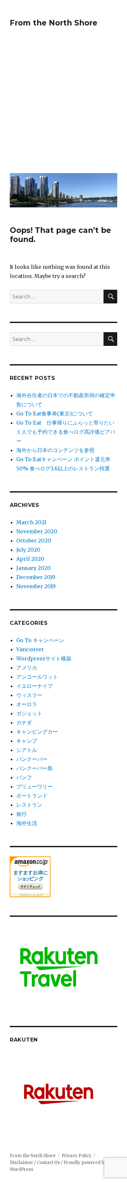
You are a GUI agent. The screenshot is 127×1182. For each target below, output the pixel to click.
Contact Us (49, 1162)
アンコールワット (37, 676)
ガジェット (29, 713)
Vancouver (30, 649)
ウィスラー (29, 695)
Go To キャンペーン (40, 640)
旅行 (21, 814)
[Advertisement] (63, 105)
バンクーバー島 (34, 768)
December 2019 (35, 577)
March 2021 (31, 522)
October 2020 (33, 540)
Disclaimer (22, 1162)
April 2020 (30, 559)
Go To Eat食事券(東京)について (54, 413)
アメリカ (26, 667)
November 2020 (36, 531)
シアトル (26, 750)
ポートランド (32, 795)
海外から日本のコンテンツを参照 (55, 450)
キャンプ (26, 740)
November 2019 (36, 586)
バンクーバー (32, 759)
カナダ (24, 722)
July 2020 (28, 549)
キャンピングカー (37, 731)
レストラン (29, 804)
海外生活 (26, 823)
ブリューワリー (34, 786)
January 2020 (33, 568)
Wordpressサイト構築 (43, 658)
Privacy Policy (77, 1155)
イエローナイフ (34, 686)
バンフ (24, 777)
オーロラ (26, 704)
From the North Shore (53, 22)
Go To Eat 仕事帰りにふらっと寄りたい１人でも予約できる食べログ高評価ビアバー (65, 431)
